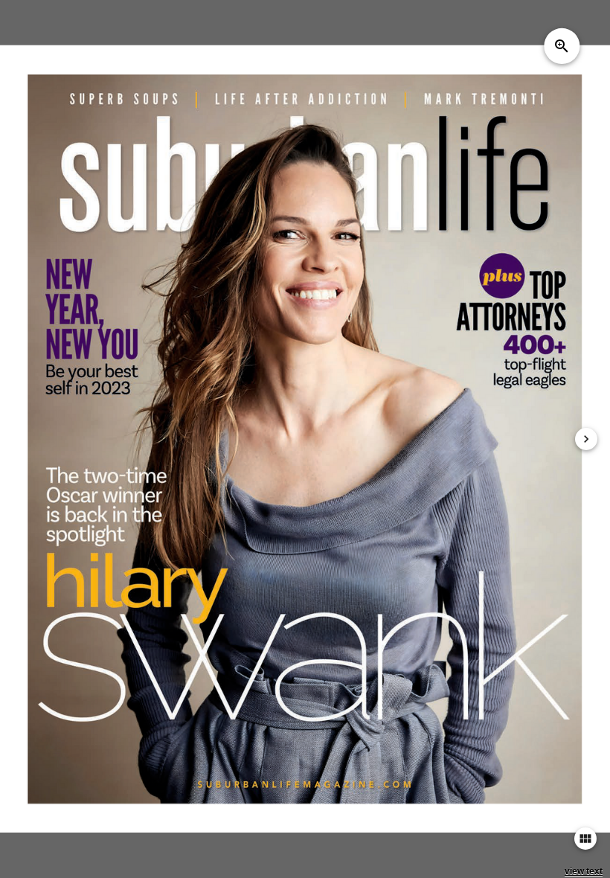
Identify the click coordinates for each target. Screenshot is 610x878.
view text (584, 871)
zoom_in (562, 46)
